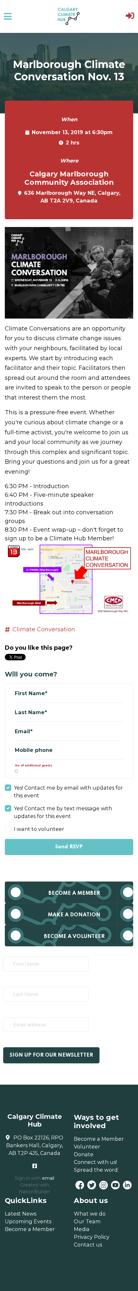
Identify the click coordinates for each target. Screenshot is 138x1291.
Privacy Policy (91, 1237)
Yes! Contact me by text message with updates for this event (63, 812)
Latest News (20, 1213)
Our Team (87, 1221)
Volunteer (87, 1146)
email (48, 1178)
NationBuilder (34, 1192)
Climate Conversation (44, 629)
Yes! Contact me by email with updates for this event (68, 791)
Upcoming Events (28, 1221)
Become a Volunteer (74, 936)
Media (82, 1229)
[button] (130, 16)
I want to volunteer (39, 829)
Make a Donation (74, 915)
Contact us (88, 1244)
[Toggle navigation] (7, 16)
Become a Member (74, 893)
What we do (90, 1213)
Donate (83, 1154)
